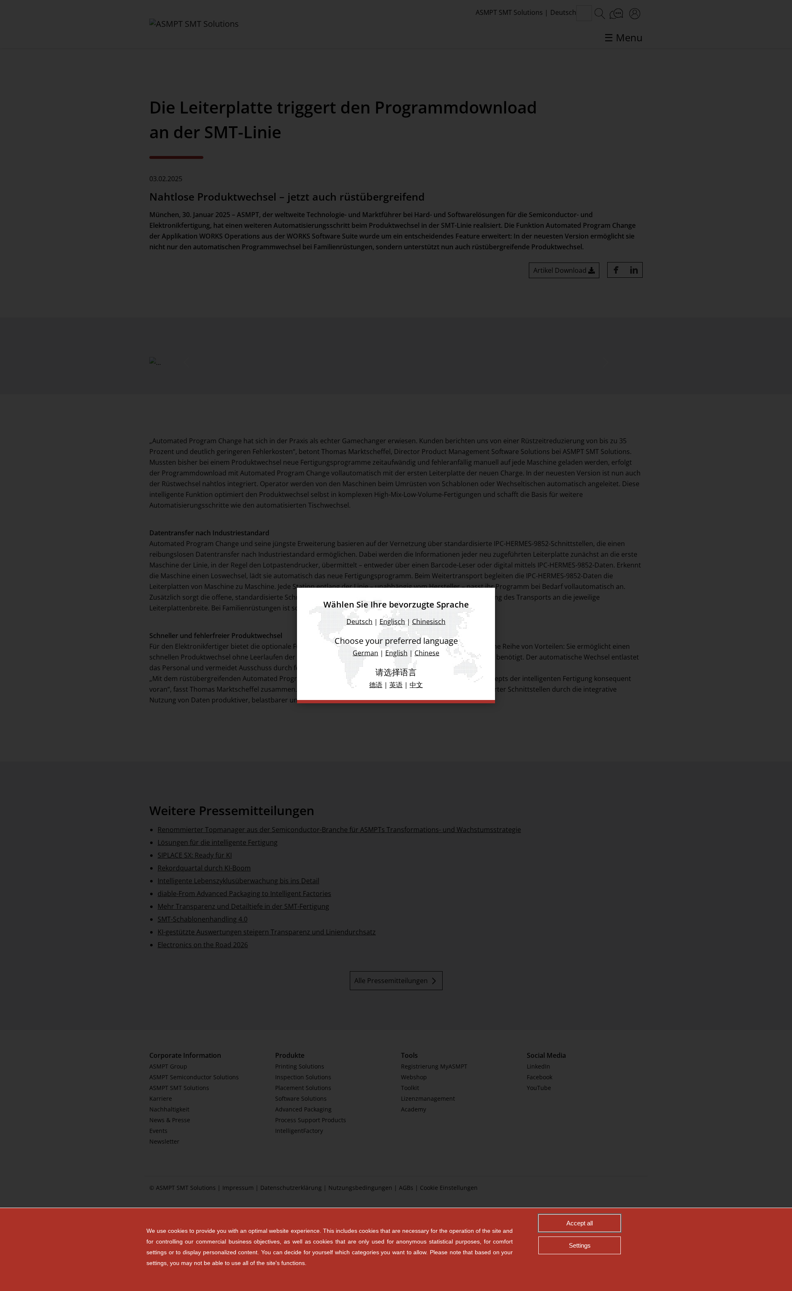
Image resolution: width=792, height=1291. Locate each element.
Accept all (579, 1223)
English (396, 652)
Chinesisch (429, 621)
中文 (416, 684)
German (365, 652)
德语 (375, 684)
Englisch (392, 621)
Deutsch (359, 621)
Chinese (427, 652)
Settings (580, 1245)
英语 (396, 684)
